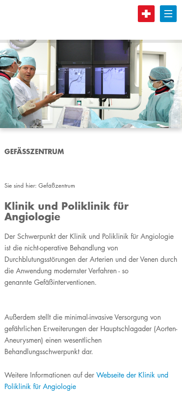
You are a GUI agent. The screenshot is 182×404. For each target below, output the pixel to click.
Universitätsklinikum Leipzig (87, 19)
